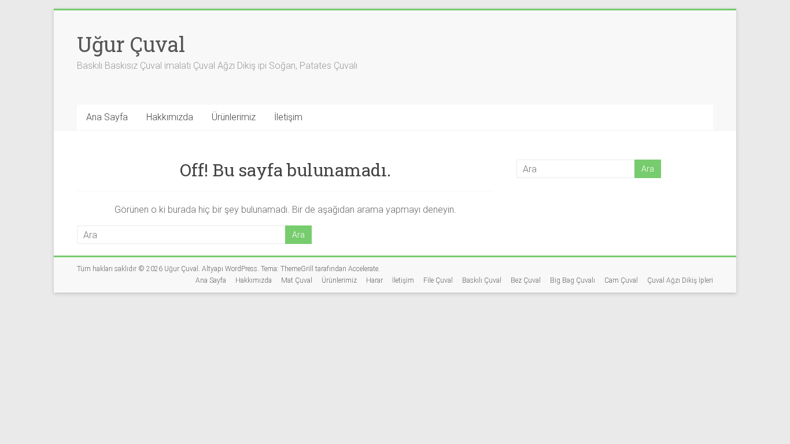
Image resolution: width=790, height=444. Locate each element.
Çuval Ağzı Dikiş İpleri (680, 280)
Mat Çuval (296, 280)
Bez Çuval (526, 280)
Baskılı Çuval (481, 280)
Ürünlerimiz (234, 117)
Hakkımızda (169, 117)
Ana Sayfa (107, 117)
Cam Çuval (621, 280)
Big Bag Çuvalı (572, 280)
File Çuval (438, 280)
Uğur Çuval (131, 44)
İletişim (288, 117)
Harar (374, 280)
